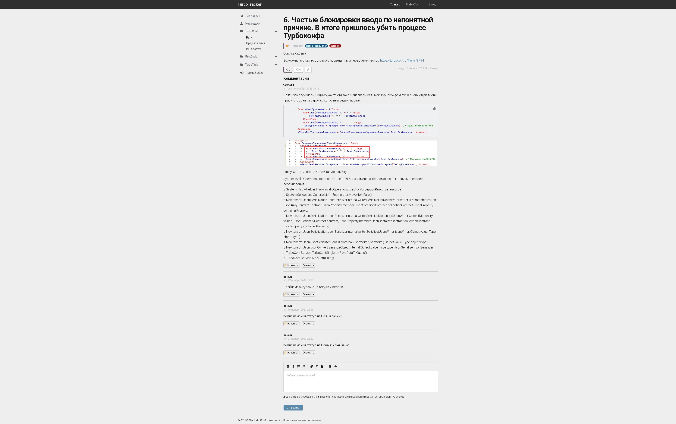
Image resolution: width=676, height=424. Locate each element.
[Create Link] (311, 366)
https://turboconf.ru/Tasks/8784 (402, 60)
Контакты (274, 420)
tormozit (298, 45)
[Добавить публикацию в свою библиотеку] (287, 46)
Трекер (395, 4)
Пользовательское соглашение (302, 420)
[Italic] (293, 366)
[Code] (335, 366)
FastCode (251, 56)
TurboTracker (250, 4)
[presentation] (360, 375)
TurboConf (413, 4)
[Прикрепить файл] (322, 366)
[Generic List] (298, 366)
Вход (432, 4)
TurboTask (251, 64)
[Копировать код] (434, 109)
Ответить (308, 265)
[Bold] (288, 366)
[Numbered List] (303, 366)
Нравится (292, 265)
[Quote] (330, 366)
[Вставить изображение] (317, 366)
